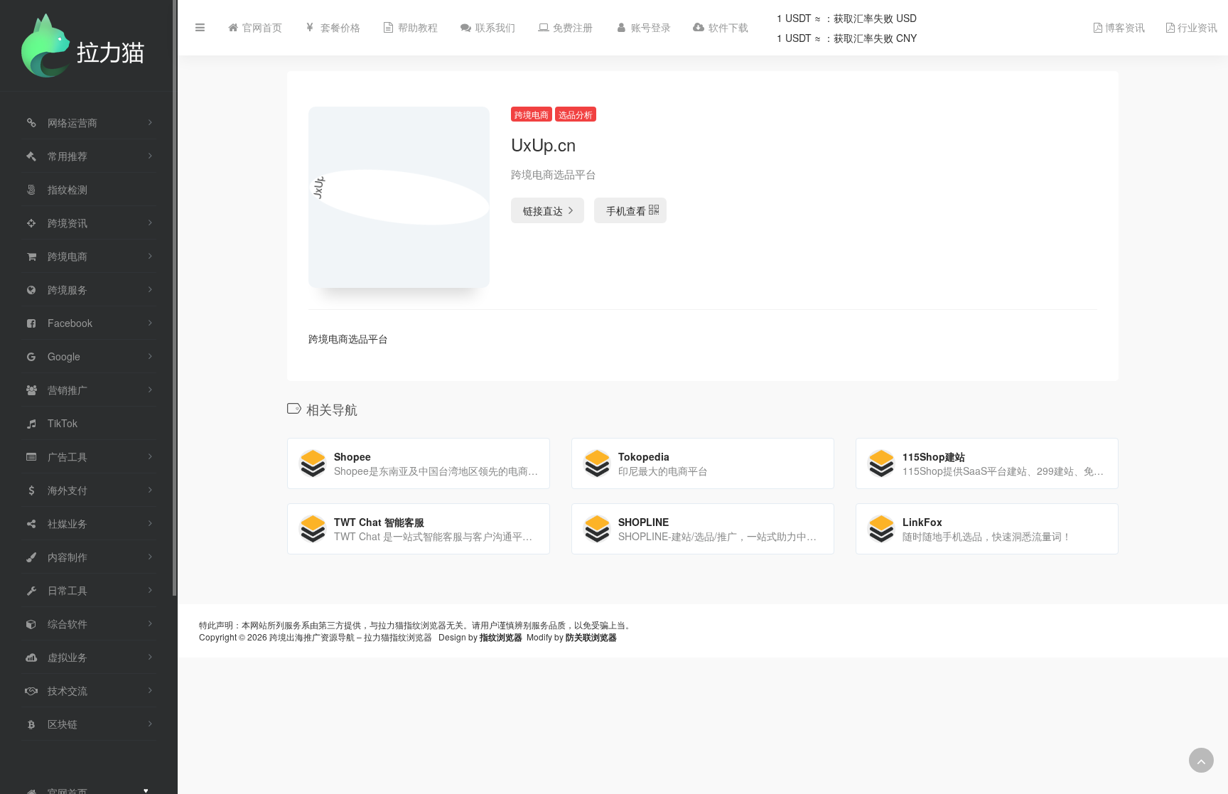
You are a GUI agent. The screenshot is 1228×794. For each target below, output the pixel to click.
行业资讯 (1196, 28)
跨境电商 (532, 114)
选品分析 (576, 114)
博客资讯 (1123, 28)
